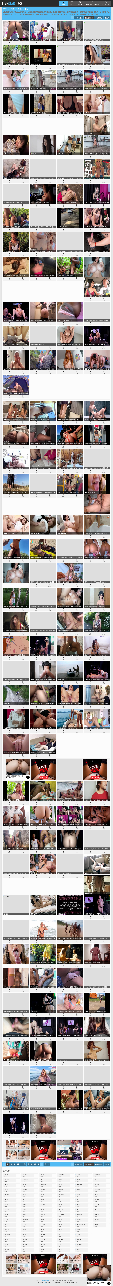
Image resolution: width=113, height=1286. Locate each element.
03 (14, 1164)
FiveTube (12, 3)
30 (45, 1164)
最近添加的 (89, 18)
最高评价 (99, 18)
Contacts (40, 1283)
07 (28, 1164)
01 (8, 1164)
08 (31, 1164)
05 (21, 1164)
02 (11, 1164)
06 (25, 1164)
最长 (107, 18)
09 (35, 1164)
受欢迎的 (79, 18)
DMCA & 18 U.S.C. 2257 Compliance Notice (65, 1283)
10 (38, 1164)
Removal (48, 1283)
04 (18, 1164)
